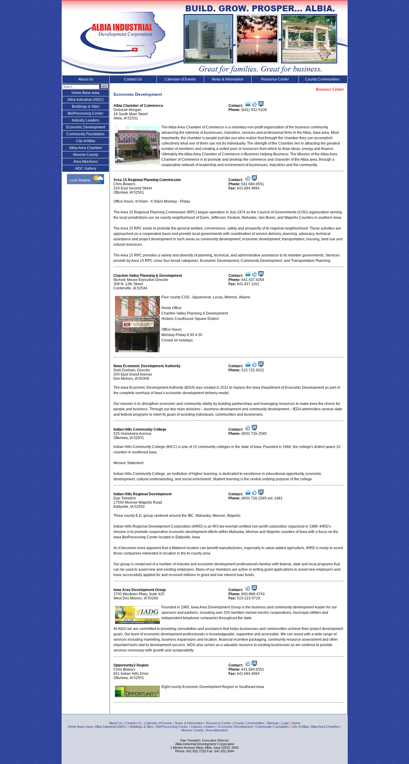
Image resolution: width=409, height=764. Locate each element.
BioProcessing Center (85, 113)
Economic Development (85, 127)
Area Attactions (85, 162)
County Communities (322, 79)
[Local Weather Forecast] (85, 183)
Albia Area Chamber (85, 148)
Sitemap (272, 723)
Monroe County (85, 155)
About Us (85, 79)
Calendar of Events (180, 79)
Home (296, 723)
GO (104, 86)
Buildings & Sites (85, 106)
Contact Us (133, 79)
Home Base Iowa (85, 93)
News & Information (227, 79)
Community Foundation (85, 134)
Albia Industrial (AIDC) (85, 100)
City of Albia (85, 141)
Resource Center (275, 79)
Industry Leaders (85, 120)
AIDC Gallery (85, 168)
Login (285, 723)
